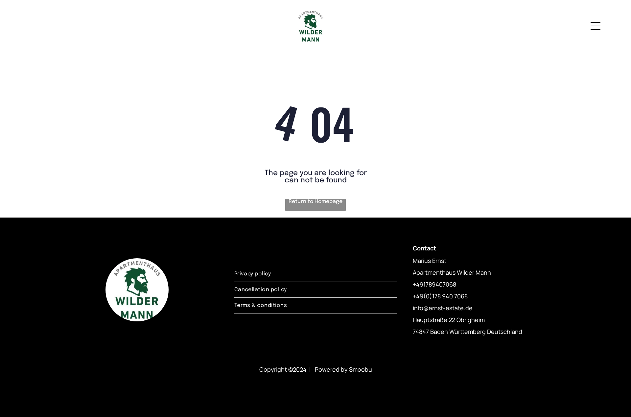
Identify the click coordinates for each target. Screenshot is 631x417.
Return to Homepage (315, 201)
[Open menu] (595, 26)
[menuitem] (315, 274)
